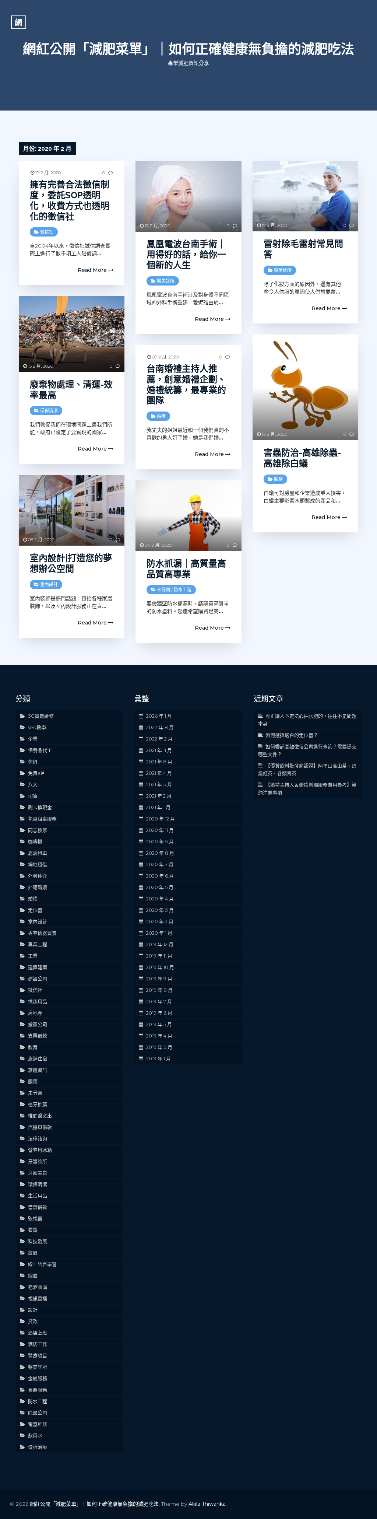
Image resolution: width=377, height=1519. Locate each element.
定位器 (35, 910)
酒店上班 (37, 1333)
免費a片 (36, 773)
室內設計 (49, 584)
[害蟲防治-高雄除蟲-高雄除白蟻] (305, 387)
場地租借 (37, 864)
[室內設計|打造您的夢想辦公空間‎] (71, 510)
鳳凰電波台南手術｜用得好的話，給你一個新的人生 (186, 255)
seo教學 (37, 727)
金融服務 (37, 1378)
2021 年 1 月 (158, 807)
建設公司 (37, 978)
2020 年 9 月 (160, 841)
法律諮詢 (37, 1138)
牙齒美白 (37, 1173)
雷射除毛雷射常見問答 (303, 249)
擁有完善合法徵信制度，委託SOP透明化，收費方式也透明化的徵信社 (69, 200)
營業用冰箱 (40, 1150)
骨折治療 (37, 1447)
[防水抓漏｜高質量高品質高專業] (188, 515)
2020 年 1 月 (159, 933)
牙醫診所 (37, 1161)
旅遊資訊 (37, 1070)
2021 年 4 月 (159, 773)
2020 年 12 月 (160, 819)
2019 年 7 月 (159, 1001)
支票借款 (37, 1036)
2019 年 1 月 (158, 1058)
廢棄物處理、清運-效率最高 (71, 389)
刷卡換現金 (40, 807)
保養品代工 (40, 750)
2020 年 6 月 (160, 876)
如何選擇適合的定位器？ (291, 735)
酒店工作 (37, 1344)
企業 (33, 739)
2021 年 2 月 (159, 796)
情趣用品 (37, 1001)
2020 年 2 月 (159, 921)
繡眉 (33, 1275)
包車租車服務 (42, 819)
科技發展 (37, 1241)
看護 (33, 1230)
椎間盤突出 (40, 1116)
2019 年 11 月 (159, 956)
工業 (33, 956)
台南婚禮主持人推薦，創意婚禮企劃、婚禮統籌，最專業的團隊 (186, 384)
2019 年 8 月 (159, 990)
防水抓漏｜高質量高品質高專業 (186, 569)
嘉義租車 (37, 853)
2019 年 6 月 (159, 1013)
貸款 (33, 1321)
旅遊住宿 (37, 1058)
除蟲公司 (37, 1412)
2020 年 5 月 (159, 887)
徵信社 (46, 232)
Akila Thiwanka (207, 1504)
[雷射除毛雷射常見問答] (305, 196)
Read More (93, 270)
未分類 (163, 589)
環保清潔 (49, 410)
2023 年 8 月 (160, 727)
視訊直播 (37, 1298)
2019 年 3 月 (159, 1047)
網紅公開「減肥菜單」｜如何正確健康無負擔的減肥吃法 (188, 49)
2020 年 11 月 (160, 830)
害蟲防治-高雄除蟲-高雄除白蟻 (302, 458)
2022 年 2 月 (159, 739)
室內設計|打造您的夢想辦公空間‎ (71, 563)
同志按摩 (37, 830)
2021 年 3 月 (159, 784)
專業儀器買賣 (42, 933)
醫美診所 (166, 281)
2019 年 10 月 (160, 967)
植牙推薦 (37, 1104)
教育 (33, 1047)
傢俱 (33, 761)
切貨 (33, 796)
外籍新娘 (37, 887)
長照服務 (37, 1390)
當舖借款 (37, 1207)
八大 (33, 784)
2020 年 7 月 (159, 864)
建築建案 (37, 967)
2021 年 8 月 (159, 761)
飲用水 (35, 1435)
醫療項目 (37, 1355)
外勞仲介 (37, 876)
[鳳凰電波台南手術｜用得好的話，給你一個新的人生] (188, 196)
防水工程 (182, 589)
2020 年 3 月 (160, 910)
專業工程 (37, 944)
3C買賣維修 (41, 716)
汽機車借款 (40, 1127)
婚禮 (161, 416)
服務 (278, 479)
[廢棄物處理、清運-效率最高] (71, 334)
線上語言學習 (42, 1264)
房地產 (35, 1013)
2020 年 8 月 (160, 853)
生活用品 (37, 1195)
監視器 (35, 1218)
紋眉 (33, 1253)
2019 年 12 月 (159, 944)
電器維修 (37, 1424)
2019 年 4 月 (159, 1036)
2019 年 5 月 (159, 1024)
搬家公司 (37, 1024)
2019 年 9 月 (159, 978)
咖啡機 (35, 841)
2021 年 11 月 (159, 750)
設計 (33, 1310)
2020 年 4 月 (160, 899)
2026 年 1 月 (159, 716)
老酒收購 (37, 1287)
